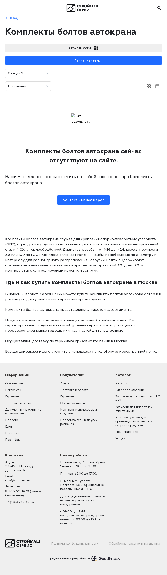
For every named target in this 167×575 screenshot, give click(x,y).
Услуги (120, 438)
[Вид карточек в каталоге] (148, 86)
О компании (14, 383)
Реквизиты (13, 390)
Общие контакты (72, 403)
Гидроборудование (130, 390)
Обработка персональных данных (134, 543)
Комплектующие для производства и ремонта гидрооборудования (134, 421)
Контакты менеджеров (83, 200)
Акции (64, 383)
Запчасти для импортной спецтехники (133, 409)
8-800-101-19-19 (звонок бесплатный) (23, 493)
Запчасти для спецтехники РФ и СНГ (137, 398)
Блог (8, 426)
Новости (11, 420)
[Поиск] (159, 8)
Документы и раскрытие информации (23, 411)
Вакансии (12, 433)
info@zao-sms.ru (17, 480)
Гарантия (12, 396)
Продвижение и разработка (69, 558)
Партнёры (12, 439)
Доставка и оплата (19, 403)
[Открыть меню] (7, 8)
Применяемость (87, 61)
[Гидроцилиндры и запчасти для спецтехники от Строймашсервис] (83, 8)
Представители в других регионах (78, 422)
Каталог (121, 383)
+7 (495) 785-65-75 (19, 502)
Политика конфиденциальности (74, 543)
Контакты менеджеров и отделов (78, 411)
